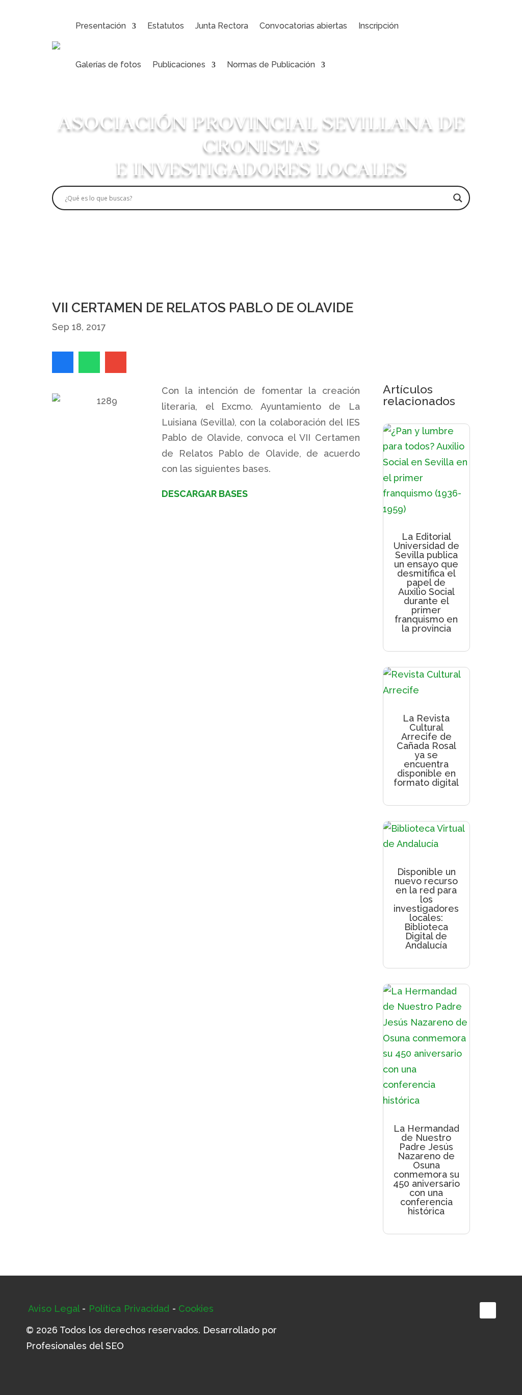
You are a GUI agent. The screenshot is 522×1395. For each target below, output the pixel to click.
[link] (62, 362)
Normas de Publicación (271, 64)
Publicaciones (178, 64)
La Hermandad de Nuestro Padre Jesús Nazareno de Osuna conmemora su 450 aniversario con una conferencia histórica (426, 1169)
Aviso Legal (54, 1308)
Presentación (100, 26)
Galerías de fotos (108, 64)
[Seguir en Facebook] (488, 1310)
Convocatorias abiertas (303, 26)
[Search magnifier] (458, 198)
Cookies (196, 1308)
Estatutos (165, 26)
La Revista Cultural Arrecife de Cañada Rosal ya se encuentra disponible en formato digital (426, 750)
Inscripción (378, 26)
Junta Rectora (221, 26)
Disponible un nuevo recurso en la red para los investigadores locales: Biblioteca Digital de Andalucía (426, 908)
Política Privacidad (129, 1308)
